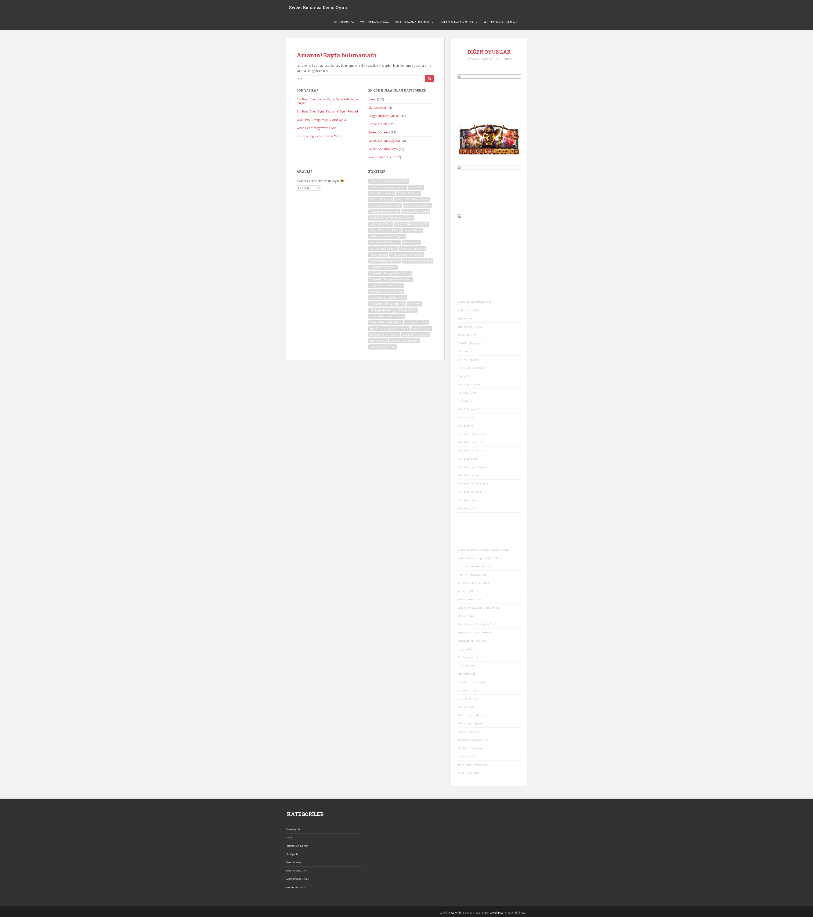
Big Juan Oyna (465, 318)
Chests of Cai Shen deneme (412, 199)
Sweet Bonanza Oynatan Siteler (473, 483)
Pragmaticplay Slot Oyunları (386, 291)
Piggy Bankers (378, 255)
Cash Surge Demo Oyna (469, 657)
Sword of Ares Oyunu (382, 347)
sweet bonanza (421, 328)
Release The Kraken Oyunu (386, 322)
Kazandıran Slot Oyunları (384, 242)
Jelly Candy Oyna (466, 616)
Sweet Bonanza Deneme (384, 334)
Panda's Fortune (465, 417)
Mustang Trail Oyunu (412, 248)
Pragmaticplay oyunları (384, 116)
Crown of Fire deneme (417, 205)
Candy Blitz (416, 187)
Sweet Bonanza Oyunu (384, 141)
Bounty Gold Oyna (467, 334)
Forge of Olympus (380, 224)
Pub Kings (414, 304)
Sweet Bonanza (343, 22)
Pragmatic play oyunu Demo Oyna (390, 273)
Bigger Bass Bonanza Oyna (471, 326)
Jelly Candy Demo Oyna (469, 599)
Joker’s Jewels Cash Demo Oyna (473, 739)
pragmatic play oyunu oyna (386, 285)
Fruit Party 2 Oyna (467, 392)
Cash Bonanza (465, 351)
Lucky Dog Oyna (466, 665)
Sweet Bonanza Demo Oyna (318, 7)
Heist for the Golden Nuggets (387, 236)
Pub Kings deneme (381, 310)
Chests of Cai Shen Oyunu (385, 205)
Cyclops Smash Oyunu (415, 212)
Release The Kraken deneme (387, 316)
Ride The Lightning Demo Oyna (473, 715)
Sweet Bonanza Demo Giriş (471, 442)
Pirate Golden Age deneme (406, 255)
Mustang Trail (411, 242)
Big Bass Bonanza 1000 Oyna (472, 640)
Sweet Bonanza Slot (467, 500)
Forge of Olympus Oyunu (385, 230)
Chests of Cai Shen (381, 199)
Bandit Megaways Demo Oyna (472, 764)
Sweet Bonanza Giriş (468, 458)
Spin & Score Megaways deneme (389, 328)
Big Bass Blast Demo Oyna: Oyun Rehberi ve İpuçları (327, 101)
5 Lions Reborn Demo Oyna (471, 682)
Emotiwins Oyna (466, 756)
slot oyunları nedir (416, 322)
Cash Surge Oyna (466, 673)
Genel (372, 99)
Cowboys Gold (464, 376)
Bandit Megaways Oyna (469, 772)
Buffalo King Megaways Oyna (472, 343)
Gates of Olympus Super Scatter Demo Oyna (480, 607)
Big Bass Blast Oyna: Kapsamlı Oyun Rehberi (327, 111)
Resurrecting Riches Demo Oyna (319, 136)
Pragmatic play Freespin (417, 261)
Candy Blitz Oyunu (408, 193)
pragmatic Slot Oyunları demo (388, 298)
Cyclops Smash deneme (384, 212)
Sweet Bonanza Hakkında (412, 22)
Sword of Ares (378, 341)
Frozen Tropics (413, 230)
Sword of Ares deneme (404, 341)
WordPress (496, 912)
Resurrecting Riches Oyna (470, 591)
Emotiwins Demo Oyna (469, 731)
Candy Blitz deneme (382, 193)
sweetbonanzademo (382, 157)
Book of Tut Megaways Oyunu (387, 187)
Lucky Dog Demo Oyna (469, 649)
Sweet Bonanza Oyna (374, 22)
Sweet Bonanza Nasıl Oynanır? (473, 467)
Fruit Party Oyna (466, 401)
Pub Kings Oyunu (406, 310)
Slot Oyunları (377, 107)
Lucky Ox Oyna (465, 706)
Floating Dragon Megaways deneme (391, 218)
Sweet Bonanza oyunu (416, 334)
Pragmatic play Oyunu (383, 267)
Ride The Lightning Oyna (470, 723)
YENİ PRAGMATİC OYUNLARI (500, 22)
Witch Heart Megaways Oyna (316, 128)
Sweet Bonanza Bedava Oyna (472, 434)
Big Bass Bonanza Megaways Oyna (474, 301)
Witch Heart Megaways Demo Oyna (321, 120)
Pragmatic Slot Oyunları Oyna (387, 304)
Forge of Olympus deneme (411, 224)
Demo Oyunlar (378, 124)
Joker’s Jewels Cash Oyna (470, 748)
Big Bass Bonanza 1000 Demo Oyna (475, 632)
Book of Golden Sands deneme (388, 181)
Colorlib (456, 912)
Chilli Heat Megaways (468, 359)
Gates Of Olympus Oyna (470, 409)
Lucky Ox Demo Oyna (468, 698)
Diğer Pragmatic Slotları (457, 22)
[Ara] (429, 78)
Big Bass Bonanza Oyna (469, 310)
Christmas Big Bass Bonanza (471, 367)
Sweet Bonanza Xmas (468, 508)
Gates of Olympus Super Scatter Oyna (476, 624)
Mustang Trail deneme (383, 248)
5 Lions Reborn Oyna (468, 690)
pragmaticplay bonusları (384, 261)
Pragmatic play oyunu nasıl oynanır (391, 279)
